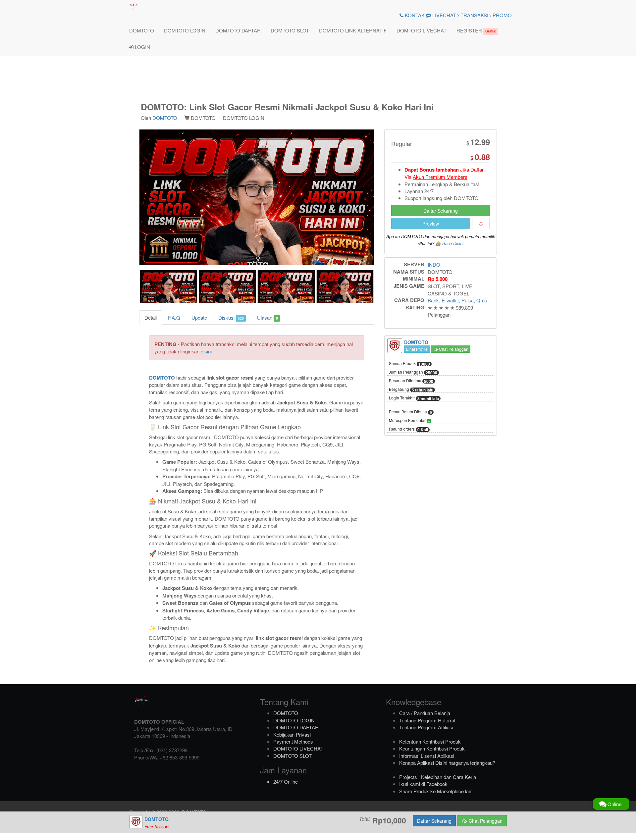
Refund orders (408, 429)
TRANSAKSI (473, 15)
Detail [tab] (150, 317)
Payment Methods (293, 741)
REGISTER (476, 30)
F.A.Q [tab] (174, 317)
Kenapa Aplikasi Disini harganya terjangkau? (447, 762)
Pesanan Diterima (411, 381)
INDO (434, 264)
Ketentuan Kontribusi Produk (430, 741)
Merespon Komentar (409, 420)
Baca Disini (452, 243)
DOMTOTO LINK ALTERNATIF (353, 30)
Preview (430, 223)
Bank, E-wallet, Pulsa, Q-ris (457, 300)
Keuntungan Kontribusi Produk (432, 748)
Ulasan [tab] (267, 317)
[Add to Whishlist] (481, 223)
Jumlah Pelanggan (413, 372)
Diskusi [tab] (231, 317)
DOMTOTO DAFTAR (238, 30)
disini (206, 351)
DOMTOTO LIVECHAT (422, 30)
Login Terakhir (414, 398)
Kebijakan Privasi (292, 734)
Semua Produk (409, 363)
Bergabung (411, 389)
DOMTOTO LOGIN (184, 30)
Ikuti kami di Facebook (423, 783)
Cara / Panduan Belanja (424, 712)
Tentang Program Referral (427, 720)
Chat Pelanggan (453, 349)
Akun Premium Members (440, 176)
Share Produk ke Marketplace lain (435, 791)
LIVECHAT (443, 15)
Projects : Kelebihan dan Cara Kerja (437, 776)
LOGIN (141, 46)
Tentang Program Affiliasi (426, 727)
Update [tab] (199, 317)
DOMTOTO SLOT (290, 30)
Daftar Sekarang (440, 210)
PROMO (501, 15)
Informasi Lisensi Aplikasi (426, 755)
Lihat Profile (417, 349)
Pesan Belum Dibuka (410, 412)
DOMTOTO (141, 30)
